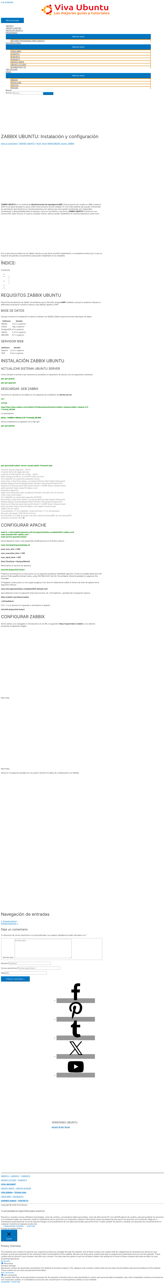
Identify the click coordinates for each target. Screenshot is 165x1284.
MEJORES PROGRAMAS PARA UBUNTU (28, 41)
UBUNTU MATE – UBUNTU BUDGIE (16, 1188)
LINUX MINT (16, 51)
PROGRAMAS (11, 33)
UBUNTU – (5, 1176)
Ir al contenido (7, 2)
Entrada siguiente (9, 923)
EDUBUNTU (18, 1196)
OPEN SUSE (16, 82)
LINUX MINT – (7, 1196)
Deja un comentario (9, 143)
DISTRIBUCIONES (13, 43)
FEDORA (14, 88)
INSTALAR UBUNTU (14, 30)
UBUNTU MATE (17, 62)
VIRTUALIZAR (11, 69)
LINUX (8, 72)
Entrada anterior (9, 921)
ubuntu (64, 143)
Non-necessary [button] (7, 1272)
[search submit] (48, 93)
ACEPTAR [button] (31, 1226)
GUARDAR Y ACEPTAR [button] (10, 1282)
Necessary (8, 1263)
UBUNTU (10, 26)
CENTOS (14, 85)
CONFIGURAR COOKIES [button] (13, 1226)
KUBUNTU (15, 56)
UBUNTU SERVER (13, 28)
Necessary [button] (5, 1261)
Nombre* (5, 963)
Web (3, 973)
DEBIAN (14, 80)
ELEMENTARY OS (18, 67)
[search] (28, 92)
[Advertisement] (73, 114)
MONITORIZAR (53, 143)
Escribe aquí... (9, 957)
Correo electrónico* (9, 968)
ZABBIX (71, 143)
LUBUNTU (15, 54)
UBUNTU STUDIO (18, 64)
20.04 (54, 1127)
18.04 (44, 143)
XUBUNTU (15, 59)
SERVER (22, 143)
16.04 (38, 143)
